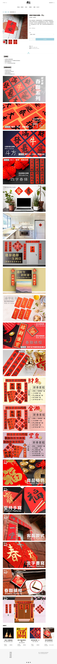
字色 (30, 32)
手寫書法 (34, 47)
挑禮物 (34, 7)
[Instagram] (28, 662)
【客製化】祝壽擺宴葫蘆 (8, 640)
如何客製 (11, 653)
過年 (38, 48)
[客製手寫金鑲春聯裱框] (48, 633)
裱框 (37, 48)
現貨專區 (22, 7)
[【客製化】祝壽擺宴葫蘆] (8, 633)
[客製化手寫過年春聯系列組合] (21, 633)
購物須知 (11, 657)
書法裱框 (51, 641)
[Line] (52, 2)
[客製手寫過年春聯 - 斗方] (35, 633)
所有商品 (18, 7)
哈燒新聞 (11, 652)
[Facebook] (49, 2)
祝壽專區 (30, 7)
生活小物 (37, 7)
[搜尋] (53, 2)
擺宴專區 (9, 641)
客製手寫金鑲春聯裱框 (49, 640)
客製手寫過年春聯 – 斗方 (35, 640)
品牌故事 (11, 656)
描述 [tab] (28, 52)
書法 (35, 48)
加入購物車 (45, 39)
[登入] (6, 2)
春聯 (36, 47)
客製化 (26, 7)
